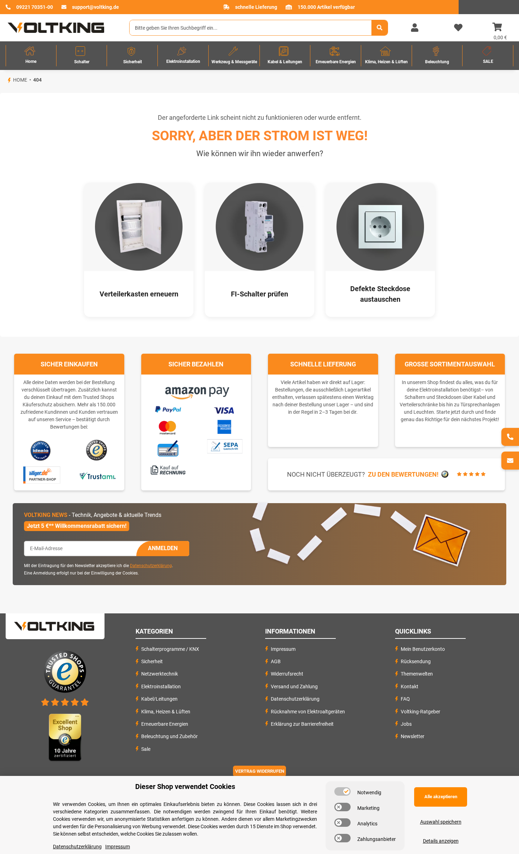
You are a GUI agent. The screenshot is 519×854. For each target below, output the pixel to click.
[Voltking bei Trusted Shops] (97, 450)
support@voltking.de (95, 7)
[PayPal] (167, 408)
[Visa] (224, 409)
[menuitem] (31, 55)
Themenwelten (417, 674)
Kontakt (409, 686)
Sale (145, 749)
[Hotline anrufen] (510, 437)
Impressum (283, 649)
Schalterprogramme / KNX (170, 649)
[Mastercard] (168, 426)
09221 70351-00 (34, 7)
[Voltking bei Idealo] (41, 450)
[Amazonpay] (196, 390)
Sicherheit (152, 661)
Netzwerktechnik (159, 674)
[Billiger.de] (41, 475)
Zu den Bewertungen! (403, 474)
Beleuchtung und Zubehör (169, 736)
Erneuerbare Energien (164, 724)
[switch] (342, 791)
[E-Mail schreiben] (510, 461)
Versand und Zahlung (294, 686)
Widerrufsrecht (287, 674)
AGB (276, 661)
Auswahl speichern (440, 822)
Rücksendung (416, 661)
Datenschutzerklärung (151, 565)
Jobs (406, 724)
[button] (414, 28)
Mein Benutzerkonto (423, 649)
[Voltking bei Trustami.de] (97, 475)
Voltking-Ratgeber (420, 711)
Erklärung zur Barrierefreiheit (302, 724)
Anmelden (163, 548)
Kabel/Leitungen (159, 699)
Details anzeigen (441, 841)
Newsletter (412, 736)
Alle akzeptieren (440, 796)
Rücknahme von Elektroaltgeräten (308, 711)
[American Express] (224, 426)
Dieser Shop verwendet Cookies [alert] (185, 786)
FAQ (405, 699)
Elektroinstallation (161, 686)
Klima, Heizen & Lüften (165, 711)
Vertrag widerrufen (259, 771)
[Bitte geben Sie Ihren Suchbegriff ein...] (379, 27)
